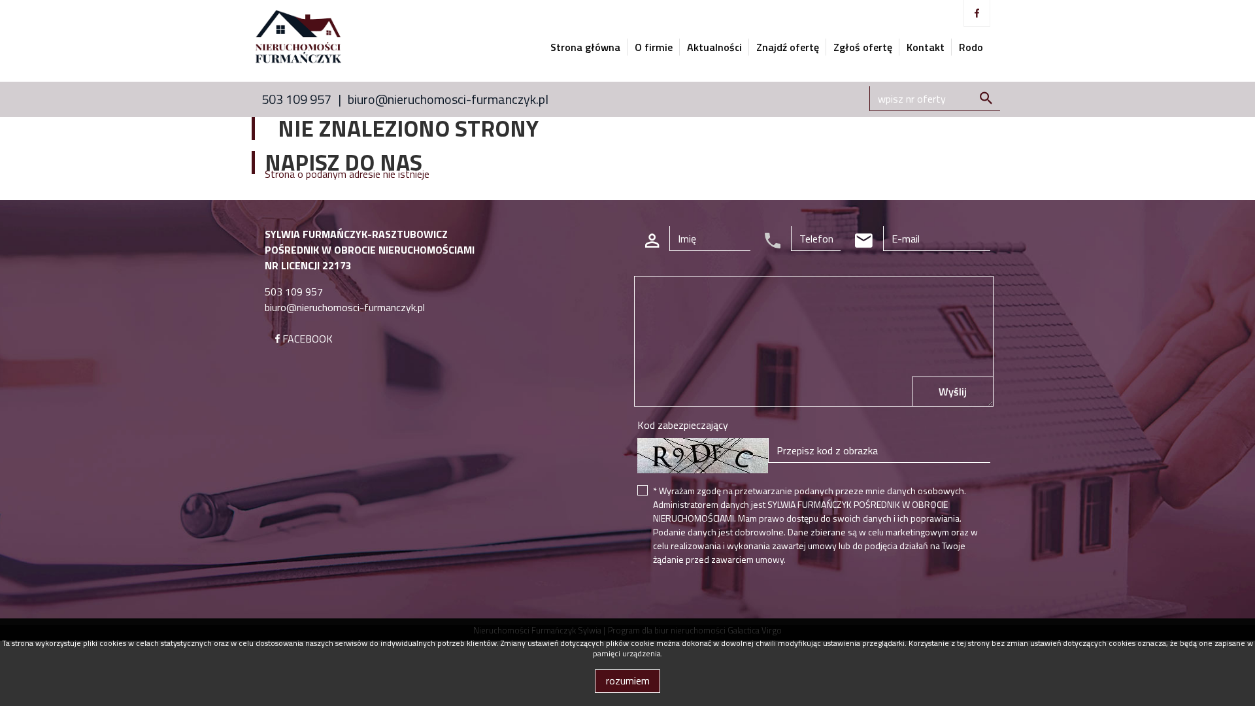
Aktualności (714, 47)
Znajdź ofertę (787, 47)
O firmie (654, 47)
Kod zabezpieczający (682, 425)
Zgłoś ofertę (862, 47)
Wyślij (953, 391)
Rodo (971, 47)
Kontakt (926, 47)
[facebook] (977, 13)
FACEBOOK (306, 338)
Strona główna (585, 47)
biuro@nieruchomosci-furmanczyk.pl (448, 99)
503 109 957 (296, 99)
